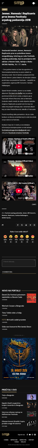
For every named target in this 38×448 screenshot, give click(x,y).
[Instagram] (32, 434)
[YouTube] (29, 434)
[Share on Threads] (34, 225)
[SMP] (19, 3)
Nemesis (4, 215)
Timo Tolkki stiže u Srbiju (12, 313)
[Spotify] (35, 434)
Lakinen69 (27, 444)
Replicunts (11, 215)
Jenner (25, 213)
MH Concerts (31, 213)
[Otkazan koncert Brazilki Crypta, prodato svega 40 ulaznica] (31, 423)
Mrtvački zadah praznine (14, 320)
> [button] (33, 359)
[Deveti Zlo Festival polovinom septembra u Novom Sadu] (31, 298)
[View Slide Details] (19, 359)
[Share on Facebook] (18, 225)
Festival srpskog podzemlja (13, 213)
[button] (3, 3)
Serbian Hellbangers (21, 215)
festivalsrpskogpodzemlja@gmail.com (16, 130)
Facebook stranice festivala (18, 133)
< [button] (4, 359)
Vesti (4, 9)
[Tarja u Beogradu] (31, 397)
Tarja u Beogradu (8, 395)
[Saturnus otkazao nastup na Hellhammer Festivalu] (31, 414)
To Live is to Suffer (16, 93)
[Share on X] (22, 225)
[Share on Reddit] (26, 225)
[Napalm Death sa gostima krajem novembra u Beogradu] (31, 405)
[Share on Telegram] (30, 225)
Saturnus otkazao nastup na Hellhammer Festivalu (12, 413)
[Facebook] (27, 434)
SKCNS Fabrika (6, 218)
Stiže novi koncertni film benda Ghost (16, 327)
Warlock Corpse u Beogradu (13, 306)
